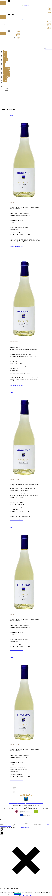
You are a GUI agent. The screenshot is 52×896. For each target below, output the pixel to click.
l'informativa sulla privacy (23, 827)
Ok (14, 894)
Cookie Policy (18, 894)
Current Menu (6, 82)
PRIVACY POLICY (13, 803)
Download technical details (16, 246)
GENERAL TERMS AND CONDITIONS (34, 803)
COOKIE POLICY (21, 803)
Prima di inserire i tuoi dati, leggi (15, 827)
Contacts (4, 64)
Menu (4, 84)
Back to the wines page (9, 109)
